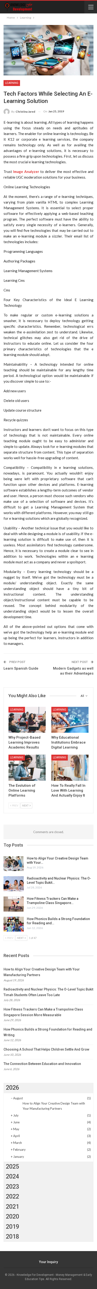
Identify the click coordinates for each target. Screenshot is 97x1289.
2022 (12, 1196)
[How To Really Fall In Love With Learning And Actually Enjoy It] (70, 768)
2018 (12, 1236)
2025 (12, 1166)
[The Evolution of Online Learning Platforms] (27, 768)
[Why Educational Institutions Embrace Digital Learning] (70, 720)
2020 (12, 1216)
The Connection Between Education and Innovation (42, 1064)
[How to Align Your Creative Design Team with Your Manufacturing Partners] (14, 863)
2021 (12, 1206)
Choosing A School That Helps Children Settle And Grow (46, 1049)
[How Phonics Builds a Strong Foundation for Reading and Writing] (14, 924)
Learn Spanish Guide (21, 668)
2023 (12, 1186)
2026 (12, 1087)
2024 (12, 1176)
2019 (12, 1226)
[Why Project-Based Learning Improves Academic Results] (27, 720)
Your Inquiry (48, 1262)
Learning (11, 83)
